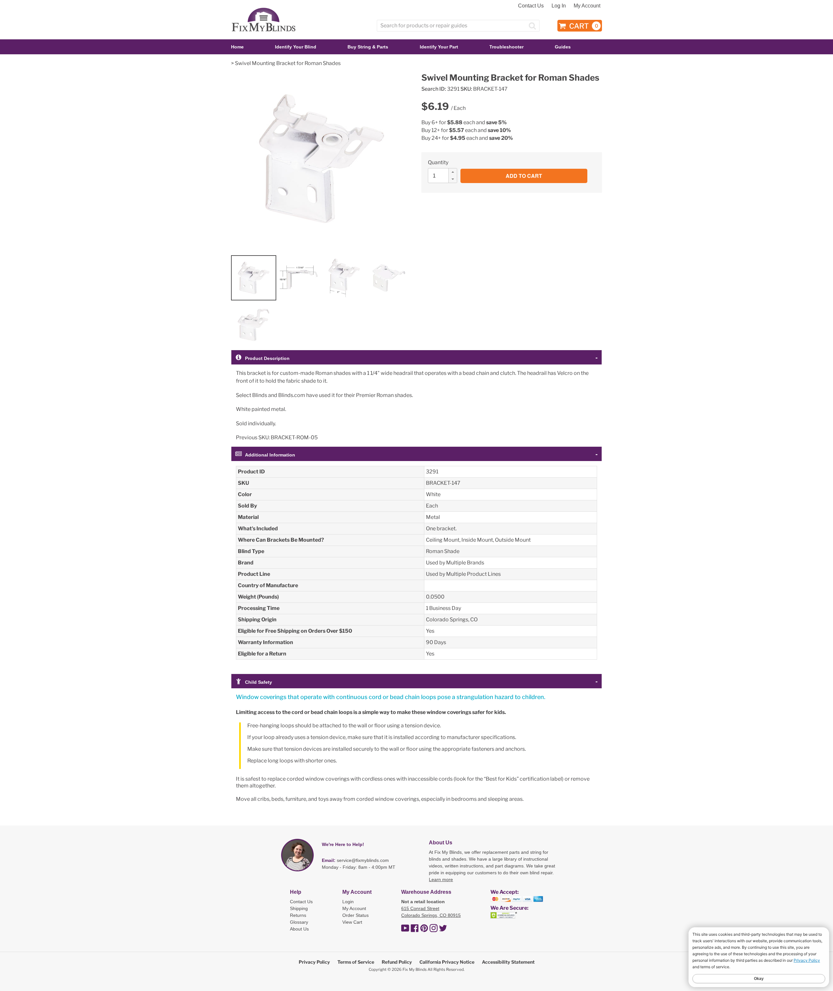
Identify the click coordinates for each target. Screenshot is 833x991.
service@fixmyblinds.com (363, 860)
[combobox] (458, 26)
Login (348, 901)
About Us (299, 929)
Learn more (441, 879)
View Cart (352, 922)
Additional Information (270, 454)
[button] (452, 172)
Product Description (267, 358)
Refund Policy (397, 962)
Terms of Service (355, 962)
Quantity (438, 162)
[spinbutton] (444, 175)
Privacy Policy (314, 962)
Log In (559, 5)
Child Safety (258, 682)
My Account (587, 5)
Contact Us (531, 5)
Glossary (299, 922)
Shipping (299, 908)
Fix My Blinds (415, 969)
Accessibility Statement (508, 962)
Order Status (355, 915)
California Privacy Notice (446, 962)
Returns (298, 915)
